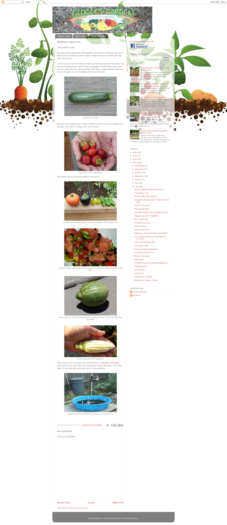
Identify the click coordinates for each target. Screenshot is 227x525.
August (138, 180)
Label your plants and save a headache (150, 233)
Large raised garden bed (144, 242)
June (137, 187)
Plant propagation (141, 209)
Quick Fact (138, 273)
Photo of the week (141, 205)
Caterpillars (139, 259)
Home (91, 502)
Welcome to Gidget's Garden (146, 280)
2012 (135, 159)
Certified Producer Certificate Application (151, 263)
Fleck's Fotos (81, 36)
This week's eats (141, 193)
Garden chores (140, 226)
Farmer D (137, 295)
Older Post (118, 502)
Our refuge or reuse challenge (153, 97)
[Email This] (112, 425)
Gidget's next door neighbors (146, 216)
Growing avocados (142, 223)
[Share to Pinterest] (122, 425)
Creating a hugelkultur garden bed (155, 84)
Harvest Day (139, 270)
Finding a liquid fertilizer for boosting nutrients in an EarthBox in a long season (154, 115)
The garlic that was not (143, 252)
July (137, 183)
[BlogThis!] (114, 425)
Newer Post (63, 502)
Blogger (135, 518)
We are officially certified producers (149, 190)
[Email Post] (107, 425)
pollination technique (110, 363)
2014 (135, 152)
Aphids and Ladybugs (143, 277)
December (139, 166)
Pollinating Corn (141, 266)
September (140, 176)
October (138, 173)
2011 (135, 163)
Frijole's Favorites (98, 36)
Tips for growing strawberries (146, 249)
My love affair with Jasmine (145, 196)
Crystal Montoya (139, 292)
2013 (135, 156)
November (139, 169)
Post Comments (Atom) (78, 508)
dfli (119, 518)
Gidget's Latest (64, 36)
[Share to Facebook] (119, 425)
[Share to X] (117, 425)
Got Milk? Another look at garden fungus (151, 212)
